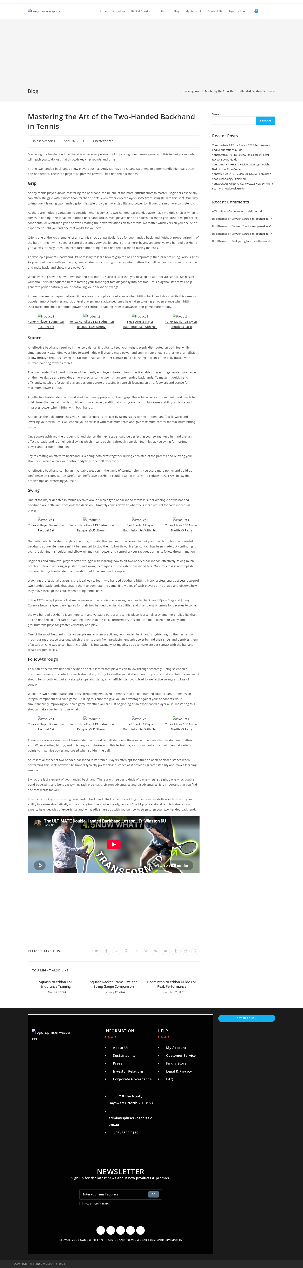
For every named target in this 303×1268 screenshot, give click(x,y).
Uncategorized (103, 141)
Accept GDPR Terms (97, 1203)
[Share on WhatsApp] (195, 951)
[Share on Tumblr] (175, 951)
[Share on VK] (156, 951)
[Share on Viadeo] (185, 951)
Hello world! (255, 211)
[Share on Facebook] (106, 951)
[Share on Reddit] (166, 951)
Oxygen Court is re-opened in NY (252, 219)
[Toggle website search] (265, 11)
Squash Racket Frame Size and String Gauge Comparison (113, 984)
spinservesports (43, 141)
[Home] (178, 91)
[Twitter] (110, 1230)
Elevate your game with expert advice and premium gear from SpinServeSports (120, 1240)
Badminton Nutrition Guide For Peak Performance (171, 984)
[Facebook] (100, 1230)
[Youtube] (120, 1230)
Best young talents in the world (251, 241)
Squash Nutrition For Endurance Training (55, 984)
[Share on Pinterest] (126, 951)
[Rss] (140, 1230)
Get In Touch (247, 1018)
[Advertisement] (151, 56)
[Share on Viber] (146, 951)
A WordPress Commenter (227, 211)
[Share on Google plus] (116, 951)
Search (216, 114)
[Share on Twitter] (96, 951)
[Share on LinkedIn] (136, 951)
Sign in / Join (236, 11)
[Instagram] (130, 1230)
